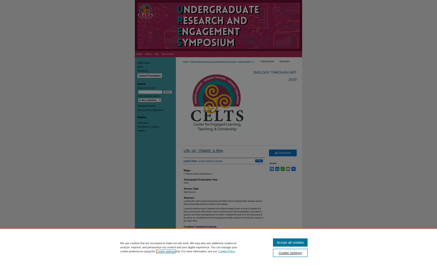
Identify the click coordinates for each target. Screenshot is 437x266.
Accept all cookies (290, 242)
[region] (218, 247)
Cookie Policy (226, 251)
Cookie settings (165, 251)
